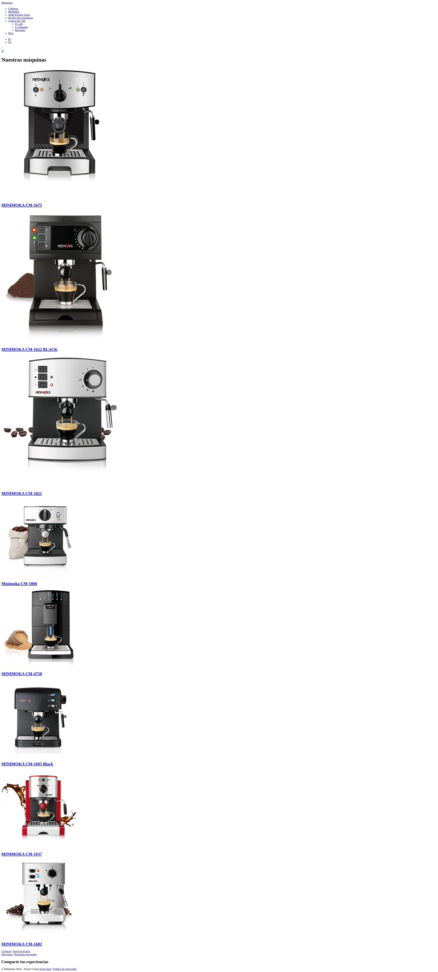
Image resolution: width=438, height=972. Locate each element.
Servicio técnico (21, 951)
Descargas (6, 954)
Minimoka (6, 2)
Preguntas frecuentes (25, 954)
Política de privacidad (64, 969)
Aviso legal (45, 969)
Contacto (6, 951)
